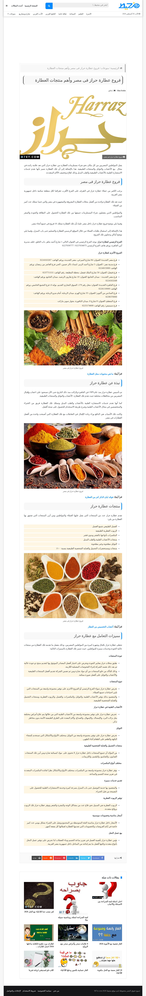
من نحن (56, 991)
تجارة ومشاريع (24, 14)
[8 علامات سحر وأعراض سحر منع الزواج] (73, 932)
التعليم (80, 14)
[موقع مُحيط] (128, 6)
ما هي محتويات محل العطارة (100, 374)
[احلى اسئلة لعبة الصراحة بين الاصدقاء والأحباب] (107, 890)
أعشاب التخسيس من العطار (100, 627)
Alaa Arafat (121, 91)
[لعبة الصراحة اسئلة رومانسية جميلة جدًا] (73, 898)
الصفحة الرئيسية (31, 6)
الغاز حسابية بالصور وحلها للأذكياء (74, 970)
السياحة (72, 14)
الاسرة (88, 14)
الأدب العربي (38, 14)
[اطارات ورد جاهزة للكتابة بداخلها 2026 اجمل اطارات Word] (39, 932)
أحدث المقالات (17, 6)
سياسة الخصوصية (44, 991)
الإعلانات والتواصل (14, 991)
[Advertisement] (73, 39)
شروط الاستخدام (29, 991)
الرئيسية (115, 68)
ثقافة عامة (62, 14)
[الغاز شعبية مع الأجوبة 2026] (107, 932)
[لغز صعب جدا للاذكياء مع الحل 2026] (39, 895)
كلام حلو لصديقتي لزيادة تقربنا (41, 970)
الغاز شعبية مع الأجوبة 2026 (110, 944)
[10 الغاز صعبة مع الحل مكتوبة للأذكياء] (107, 959)
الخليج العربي (50, 14)
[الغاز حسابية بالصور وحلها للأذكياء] (73, 959)
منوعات (12, 14)
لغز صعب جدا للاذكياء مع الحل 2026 (39, 912)
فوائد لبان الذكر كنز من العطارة (99, 497)
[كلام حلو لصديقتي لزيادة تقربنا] (39, 959)
